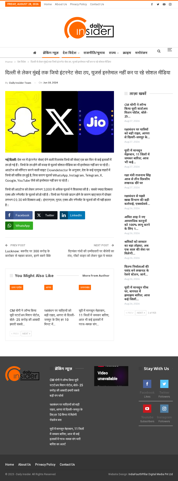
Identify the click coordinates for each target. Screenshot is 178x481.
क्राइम (127, 52)
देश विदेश (69, 52)
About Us (61, 4)
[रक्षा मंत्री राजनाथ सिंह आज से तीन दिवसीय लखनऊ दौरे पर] (163, 180)
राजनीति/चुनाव (94, 52)
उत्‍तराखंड (84, 287)
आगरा (48, 287)
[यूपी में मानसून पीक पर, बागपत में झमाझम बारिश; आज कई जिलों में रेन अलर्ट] (163, 292)
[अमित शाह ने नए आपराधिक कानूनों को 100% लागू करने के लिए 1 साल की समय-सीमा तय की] (163, 222)
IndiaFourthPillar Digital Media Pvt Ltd (151, 474)
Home (48, 4)
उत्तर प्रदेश (16, 287)
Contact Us (97, 4)
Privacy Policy (78, 4)
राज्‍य (112, 52)
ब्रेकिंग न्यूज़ (51, 52)
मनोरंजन (141, 52)
